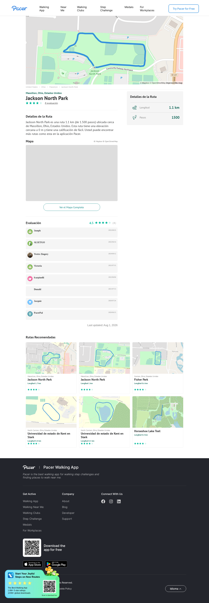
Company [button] (68, 494)
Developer (68, 512)
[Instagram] (111, 501)
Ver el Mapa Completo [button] (71, 207)
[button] (57, 579)
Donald (37, 289)
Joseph (37, 230)
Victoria (38, 266)
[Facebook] (103, 501)
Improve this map (174, 82)
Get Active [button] (29, 494)
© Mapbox (145, 82)
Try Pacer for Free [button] (184, 8)
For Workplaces (147, 8)
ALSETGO (39, 242)
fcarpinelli (39, 277)
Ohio (43, 87)
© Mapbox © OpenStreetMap (106, 141)
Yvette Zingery (41, 254)
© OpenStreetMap (158, 82)
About (65, 501)
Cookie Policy (64, 588)
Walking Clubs (82, 8)
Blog (64, 507)
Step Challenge (106, 8)
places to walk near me (46, 477)
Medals (129, 7)
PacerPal (38, 313)
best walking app (49, 474)
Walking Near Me (33, 507)
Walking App (44, 8)
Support (67, 518)
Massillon (53, 87)
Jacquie (37, 301)
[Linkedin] (119, 501)
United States (32, 87)
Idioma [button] (174, 588)
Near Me (63, 8)
